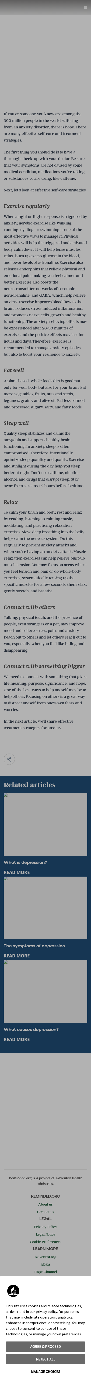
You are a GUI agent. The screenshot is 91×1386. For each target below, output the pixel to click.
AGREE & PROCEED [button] (45, 1346)
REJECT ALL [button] (45, 1359)
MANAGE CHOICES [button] (45, 1371)
